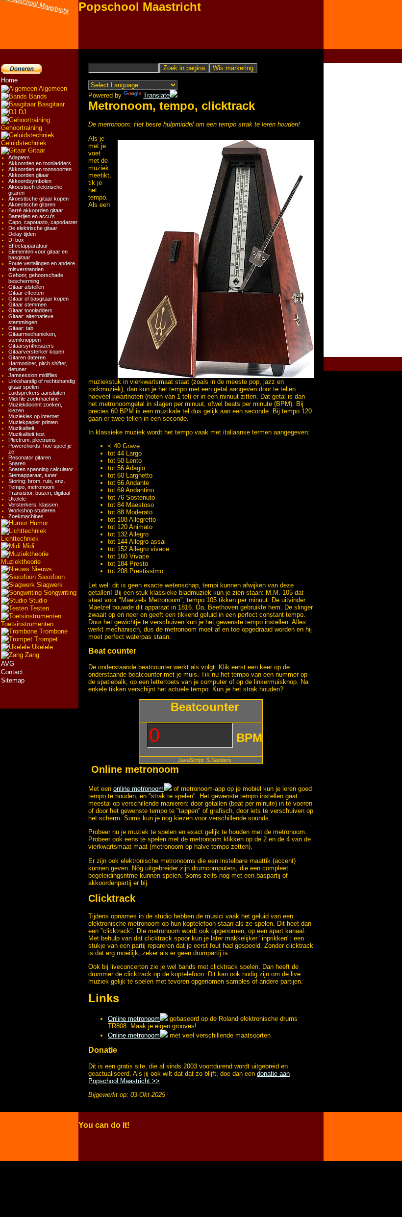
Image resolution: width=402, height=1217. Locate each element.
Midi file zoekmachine (33, 399)
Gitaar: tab (20, 328)
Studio (37, 600)
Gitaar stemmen (27, 304)
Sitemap (13, 680)
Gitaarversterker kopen (36, 352)
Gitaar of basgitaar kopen (38, 299)
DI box (16, 240)
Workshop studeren (31, 510)
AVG (7, 663)
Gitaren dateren (27, 357)
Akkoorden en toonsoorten (40, 169)
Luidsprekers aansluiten (36, 393)
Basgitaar (50, 104)
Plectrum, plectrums (32, 440)
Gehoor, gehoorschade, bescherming (36, 278)
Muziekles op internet (33, 416)
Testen (38, 608)
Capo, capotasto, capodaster (42, 222)
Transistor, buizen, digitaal (39, 493)
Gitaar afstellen (26, 287)
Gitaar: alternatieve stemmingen (30, 319)
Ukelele (17, 499)
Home (9, 80)
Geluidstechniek (24, 143)
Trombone (52, 631)
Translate (156, 95)
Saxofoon (50, 577)
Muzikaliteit (21, 428)
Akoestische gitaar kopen (38, 199)
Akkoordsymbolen (29, 181)
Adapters (19, 157)
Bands (37, 96)
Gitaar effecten (26, 293)
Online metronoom (134, 1018)
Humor (37, 523)
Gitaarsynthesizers (31, 346)
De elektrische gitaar (32, 228)
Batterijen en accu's (31, 216)
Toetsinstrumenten (27, 624)
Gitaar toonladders (30, 310)
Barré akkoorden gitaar (35, 210)
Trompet (45, 639)
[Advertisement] (363, 210)
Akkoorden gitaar (28, 175)
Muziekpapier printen (33, 422)
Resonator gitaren (29, 457)
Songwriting (59, 592)
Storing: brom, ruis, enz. (36, 481)
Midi (27, 546)
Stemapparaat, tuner (32, 475)
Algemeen (52, 88)
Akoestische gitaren (31, 204)
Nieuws (40, 569)
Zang (31, 655)
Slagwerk (49, 584)
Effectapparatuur (28, 246)
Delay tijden (22, 234)
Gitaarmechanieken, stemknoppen (32, 337)
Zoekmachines (26, 516)
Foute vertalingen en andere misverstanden (41, 266)
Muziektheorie (21, 561)
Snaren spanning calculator (40, 469)
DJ (21, 112)
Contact (12, 672)
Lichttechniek (20, 538)
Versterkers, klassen (33, 504)
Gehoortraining (21, 127)
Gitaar (35, 150)
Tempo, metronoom (31, 487)
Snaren (16, 463)
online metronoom (138, 788)
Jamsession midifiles (32, 375)
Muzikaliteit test (26, 434)
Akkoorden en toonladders (39, 163)
